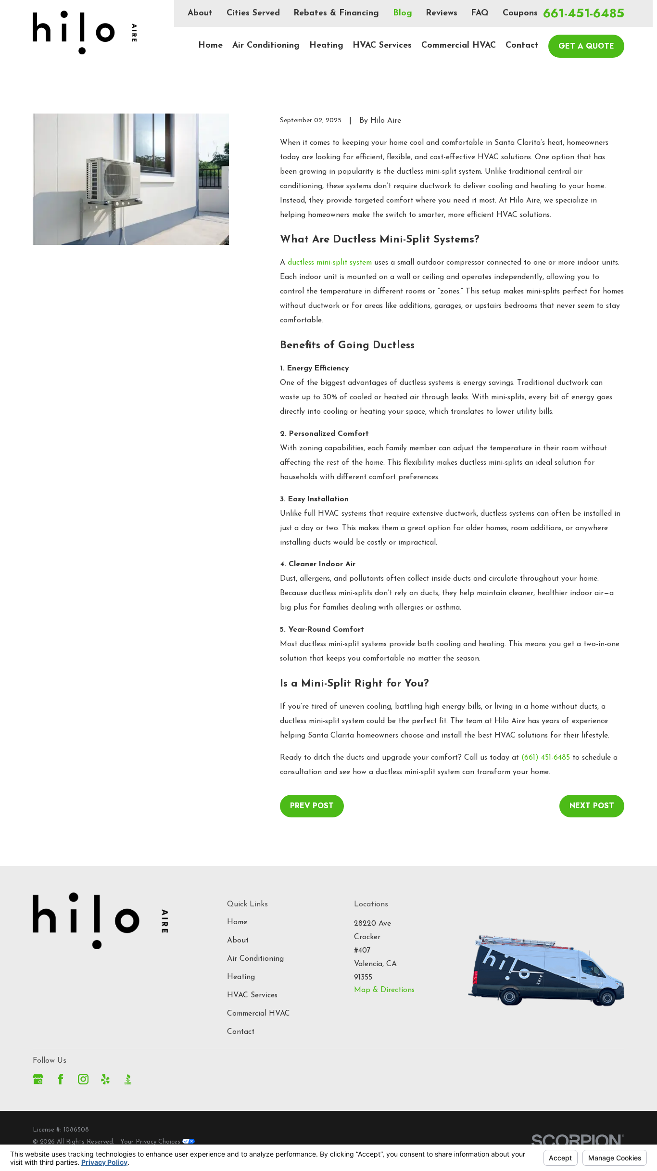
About (200, 13)
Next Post (591, 805)
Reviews (441, 13)
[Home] (85, 32)
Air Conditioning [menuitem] (266, 45)
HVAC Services (252, 995)
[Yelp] (105, 1079)
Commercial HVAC (258, 1014)
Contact (240, 1032)
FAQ (480, 13)
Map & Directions (384, 990)
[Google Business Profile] (38, 1079)
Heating (241, 977)
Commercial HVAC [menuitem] (458, 45)
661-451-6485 (583, 14)
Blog (402, 13)
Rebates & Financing (336, 13)
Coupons (520, 13)
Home (237, 922)
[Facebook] (60, 1079)
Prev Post (312, 805)
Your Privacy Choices (151, 1142)
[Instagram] (83, 1079)
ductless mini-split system (330, 263)
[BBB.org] (128, 1079)
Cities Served (253, 13)
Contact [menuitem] (522, 45)
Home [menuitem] (210, 45)
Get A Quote (586, 45)
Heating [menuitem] (326, 45)
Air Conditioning (255, 959)
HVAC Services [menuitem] (382, 45)
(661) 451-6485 (545, 758)
